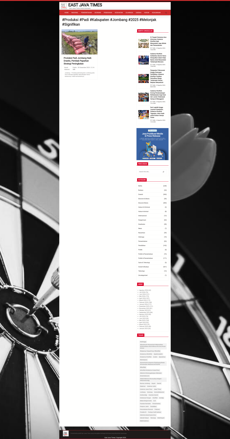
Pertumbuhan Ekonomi (146, 409)
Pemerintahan (142, 241)
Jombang (142, 392)
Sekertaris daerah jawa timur (148, 415)
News (140, 228)
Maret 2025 (143, 324)
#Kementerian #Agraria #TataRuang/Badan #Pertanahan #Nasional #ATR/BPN (152, 363)
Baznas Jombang (145, 383)
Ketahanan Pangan (145, 398)
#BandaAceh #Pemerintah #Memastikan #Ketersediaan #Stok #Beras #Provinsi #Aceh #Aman (153, 346)
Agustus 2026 (143, 290)
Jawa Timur (157, 389)
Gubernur (142, 386)
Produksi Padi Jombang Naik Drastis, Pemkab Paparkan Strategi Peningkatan (77, 61)
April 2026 (142, 298)
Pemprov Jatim (144, 406)
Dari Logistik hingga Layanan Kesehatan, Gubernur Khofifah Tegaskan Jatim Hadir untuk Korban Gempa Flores (157, 112)
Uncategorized (142, 275)
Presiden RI (143, 412)
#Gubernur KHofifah (145, 357)
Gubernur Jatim (151, 386)
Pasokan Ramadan (145, 403)
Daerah (140, 194)
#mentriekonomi (144, 376)
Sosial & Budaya (143, 267)
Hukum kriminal (143, 211)
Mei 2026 (142, 296)
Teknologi (141, 271)
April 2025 (142, 322)
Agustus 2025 (143, 314)
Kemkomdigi (143, 395)
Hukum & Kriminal (144, 207)
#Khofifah (143, 367)
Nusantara (141, 233)
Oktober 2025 (143, 310)
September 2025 (144, 312)
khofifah (155, 398)
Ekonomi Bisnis (143, 203)
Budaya (140, 190)
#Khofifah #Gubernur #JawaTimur (150, 370)
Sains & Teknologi (144, 262)
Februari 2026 (143, 302)
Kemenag (149, 392)
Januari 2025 (143, 328)
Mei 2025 (142, 320)
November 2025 (144, 308)
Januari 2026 (143, 304)
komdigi (161, 398)
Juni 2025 (142, 318)
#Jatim (155, 357)
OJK (154, 400)
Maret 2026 (143, 300)
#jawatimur (162, 357)
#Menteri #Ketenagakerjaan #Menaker (151, 373)
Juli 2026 (142, 292)
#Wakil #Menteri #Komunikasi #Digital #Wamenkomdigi (150, 379)
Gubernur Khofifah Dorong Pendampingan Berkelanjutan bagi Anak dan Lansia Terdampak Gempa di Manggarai (158, 95)
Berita (140, 186)
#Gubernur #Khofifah (146, 354)
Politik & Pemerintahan (145, 254)
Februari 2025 (143, 326)
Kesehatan (141, 224)
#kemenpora (143, 360)
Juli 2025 (142, 316)
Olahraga (141, 237)
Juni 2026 (142, 294)
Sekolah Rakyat (144, 418)
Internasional (142, 216)
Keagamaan (142, 220)
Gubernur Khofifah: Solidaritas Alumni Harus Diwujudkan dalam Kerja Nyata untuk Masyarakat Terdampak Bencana (158, 58)
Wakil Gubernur (144, 421)
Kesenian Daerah (153, 395)
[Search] (163, 172)
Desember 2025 (144, 306)
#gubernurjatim (158, 354)
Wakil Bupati (160, 418)
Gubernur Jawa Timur (146, 389)
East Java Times (85, 4)
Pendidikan (141, 245)
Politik (140, 250)
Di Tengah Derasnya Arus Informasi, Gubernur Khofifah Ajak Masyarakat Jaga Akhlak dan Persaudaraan (158, 41)
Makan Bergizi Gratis (146, 400)
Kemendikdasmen (159, 392)
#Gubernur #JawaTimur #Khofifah (150, 351)
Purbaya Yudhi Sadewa (154, 412)
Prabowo (157, 409)
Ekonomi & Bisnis (143, 199)
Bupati (153, 383)
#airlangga (143, 341)
